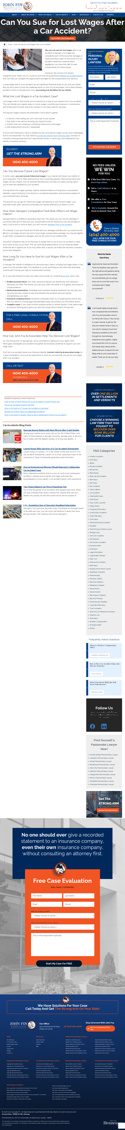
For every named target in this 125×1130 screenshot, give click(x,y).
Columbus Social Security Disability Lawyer (47, 1077)
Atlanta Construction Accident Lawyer (105, 1048)
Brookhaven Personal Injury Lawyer (102, 765)
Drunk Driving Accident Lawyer (101, 529)
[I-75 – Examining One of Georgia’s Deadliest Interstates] (12, 511)
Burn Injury (93, 483)
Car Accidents (61, 15)
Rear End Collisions (96, 582)
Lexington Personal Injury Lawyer (101, 758)
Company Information (98, 509)
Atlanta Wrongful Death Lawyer (103, 1040)
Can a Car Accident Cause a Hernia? (19, 405)
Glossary (38, 1044)
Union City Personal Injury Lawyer (102, 768)
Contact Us (98, 15)
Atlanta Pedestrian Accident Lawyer (104, 1044)
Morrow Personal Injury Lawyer (101, 778)
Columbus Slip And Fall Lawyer (44, 1072)
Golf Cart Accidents (97, 536)
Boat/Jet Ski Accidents (98, 476)
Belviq (92, 463)
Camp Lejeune (95, 489)
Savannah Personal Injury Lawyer (106, 1061)
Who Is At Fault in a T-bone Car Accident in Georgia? (26, 408)
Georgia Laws (95, 532)
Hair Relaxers (94, 539)
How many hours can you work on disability (64, 1092)
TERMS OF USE (18, 1114)
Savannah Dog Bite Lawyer (102, 1070)
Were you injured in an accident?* (100, 109)
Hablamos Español (106, 11)
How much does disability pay (60, 1088)
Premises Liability (96, 579)
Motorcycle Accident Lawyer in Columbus (47, 1068)
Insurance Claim (95, 546)
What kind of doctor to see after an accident (19, 1099)
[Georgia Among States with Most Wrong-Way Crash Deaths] (12, 436)
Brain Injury (93, 480)
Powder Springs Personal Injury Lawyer (104, 755)
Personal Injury (95, 575)
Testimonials (10, 1048)
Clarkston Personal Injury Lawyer (101, 771)
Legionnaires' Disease (97, 556)
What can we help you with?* (40, 911)
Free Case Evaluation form (26, 380)
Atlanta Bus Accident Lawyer (102, 1046)
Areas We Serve (28, 15)
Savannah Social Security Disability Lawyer (106, 1077)
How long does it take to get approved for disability (66, 1097)
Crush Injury (94, 519)
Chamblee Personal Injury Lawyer (102, 784)
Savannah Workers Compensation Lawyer (106, 1075)
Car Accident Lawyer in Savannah (104, 1064)
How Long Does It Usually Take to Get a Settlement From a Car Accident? (35, 415)
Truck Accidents (95, 608)
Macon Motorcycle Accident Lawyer (75, 1068)
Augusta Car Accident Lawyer (15, 1064)
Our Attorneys (10, 1040)
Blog (37, 1046)
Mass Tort (93, 559)
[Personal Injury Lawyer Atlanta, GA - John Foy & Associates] (21, 5)
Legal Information (96, 552)
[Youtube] (115, 1116)
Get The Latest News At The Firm (100, 1028)
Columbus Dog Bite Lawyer (43, 1070)
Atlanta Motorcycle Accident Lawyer (75, 1044)
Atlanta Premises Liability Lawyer (104, 1042)
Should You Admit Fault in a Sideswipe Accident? (24, 412)
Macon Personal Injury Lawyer (76, 1061)
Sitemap (27, 1114)
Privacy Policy (7, 1114)
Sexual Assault (95, 592)
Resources (84, 15)
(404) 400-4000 (104, 6)
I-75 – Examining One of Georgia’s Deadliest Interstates (49, 505)
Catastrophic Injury (96, 496)
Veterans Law (95, 615)
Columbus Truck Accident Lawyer (45, 1066)
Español (110, 15)
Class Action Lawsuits (97, 503)
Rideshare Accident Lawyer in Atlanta (105, 1050)
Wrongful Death (95, 625)
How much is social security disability (62, 1090)
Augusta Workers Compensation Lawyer (17, 1075)
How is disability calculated (59, 1099)
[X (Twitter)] (103, 1116)
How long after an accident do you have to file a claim (22, 1088)
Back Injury (93, 460)
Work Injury (94, 618)
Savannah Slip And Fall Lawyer (103, 1072)
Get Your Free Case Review (107, 810)
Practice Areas (45, 15)
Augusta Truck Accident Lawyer (15, 1066)
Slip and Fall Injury (96, 598)
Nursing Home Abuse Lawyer (100, 569)
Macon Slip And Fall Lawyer (73, 1072)
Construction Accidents (98, 513)
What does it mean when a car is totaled (18, 1097)
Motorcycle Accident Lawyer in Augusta (17, 1068)
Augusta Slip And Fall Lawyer (14, 1072)
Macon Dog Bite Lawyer (72, 1070)
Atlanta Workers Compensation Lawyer (76, 1050)
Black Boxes (94, 473)
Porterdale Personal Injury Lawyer (102, 781)
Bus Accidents (95, 486)
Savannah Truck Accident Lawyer (104, 1066)
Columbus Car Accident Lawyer (44, 1064)
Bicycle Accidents (96, 466)
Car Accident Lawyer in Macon (74, 1064)
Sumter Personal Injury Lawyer (101, 761)
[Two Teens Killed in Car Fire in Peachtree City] (12, 492)
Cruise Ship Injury (96, 516)
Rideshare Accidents (97, 585)
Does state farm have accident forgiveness (18, 1090)
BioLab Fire (94, 470)
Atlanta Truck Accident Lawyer (74, 1042)
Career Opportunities (12, 1044)
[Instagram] (121, 1116)
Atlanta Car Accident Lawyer (73, 1040)
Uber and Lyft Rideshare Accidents (102, 612)
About (14, 15)
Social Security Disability (98, 602)
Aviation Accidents (96, 456)
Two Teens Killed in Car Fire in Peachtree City (45, 487)
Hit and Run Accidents (98, 542)
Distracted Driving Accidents (100, 522)
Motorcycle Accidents (98, 562)
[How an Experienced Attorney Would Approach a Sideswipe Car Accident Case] (12, 473)
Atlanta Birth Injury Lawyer (102, 1053)
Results (9, 1046)
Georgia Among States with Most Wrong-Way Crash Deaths (51, 430)
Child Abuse (94, 499)
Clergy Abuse (94, 506)
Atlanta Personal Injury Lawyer (76, 1036)
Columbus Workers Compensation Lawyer (47, 1075)
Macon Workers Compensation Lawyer (76, 1075)
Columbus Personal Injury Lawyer (47, 1061)
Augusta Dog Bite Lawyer (13, 1070)
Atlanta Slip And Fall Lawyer (73, 1048)
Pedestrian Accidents (97, 572)
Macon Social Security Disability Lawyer (76, 1077)
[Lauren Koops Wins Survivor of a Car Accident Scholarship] (12, 454)
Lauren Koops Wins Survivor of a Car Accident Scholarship (51, 449)
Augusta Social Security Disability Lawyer (18, 1077)
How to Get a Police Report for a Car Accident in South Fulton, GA (32, 402)
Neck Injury (94, 565)
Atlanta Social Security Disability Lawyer (76, 1053)
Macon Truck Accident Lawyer (74, 1066)
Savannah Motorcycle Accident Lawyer (105, 1068)
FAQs (74, 15)
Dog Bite (93, 526)
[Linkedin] (109, 1116)
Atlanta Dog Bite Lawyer (72, 1046)
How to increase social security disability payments (66, 1094)
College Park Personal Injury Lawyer (102, 774)
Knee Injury (94, 549)
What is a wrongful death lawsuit (61, 1086)
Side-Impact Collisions (98, 595)
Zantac (92, 628)
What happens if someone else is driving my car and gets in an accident (26, 1094)
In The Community (12, 1042)
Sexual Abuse (94, 589)
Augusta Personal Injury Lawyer (18, 1061)
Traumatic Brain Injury (97, 605)
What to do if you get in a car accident (17, 1092)
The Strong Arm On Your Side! (77, 1008)
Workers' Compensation (98, 622)
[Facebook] (96, 1116)
